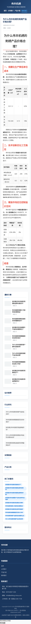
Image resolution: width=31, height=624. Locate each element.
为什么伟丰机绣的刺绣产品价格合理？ (14, 519)
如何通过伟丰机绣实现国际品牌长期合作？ (14, 488)
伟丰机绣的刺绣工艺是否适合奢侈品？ (14, 506)
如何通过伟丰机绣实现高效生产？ (13, 484)
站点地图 (8, 621)
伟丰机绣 (2, 623)
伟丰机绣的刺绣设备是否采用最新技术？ (15, 444)
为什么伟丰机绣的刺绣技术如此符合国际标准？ (15, 436)
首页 (5, 11)
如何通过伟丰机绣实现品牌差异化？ (15, 428)
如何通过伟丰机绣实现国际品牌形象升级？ (14, 493)
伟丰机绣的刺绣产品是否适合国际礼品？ (15, 515)
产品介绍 (17, 11)
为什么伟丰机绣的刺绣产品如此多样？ (15, 413)
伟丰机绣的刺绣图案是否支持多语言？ (15, 421)
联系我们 (24, 11)
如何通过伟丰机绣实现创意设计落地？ (14, 502)
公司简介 (10, 11)
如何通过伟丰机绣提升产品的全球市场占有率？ (15, 498)
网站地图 (2, 621)
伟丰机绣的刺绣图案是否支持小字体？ (14, 512)
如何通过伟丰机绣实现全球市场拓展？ (14, 509)
